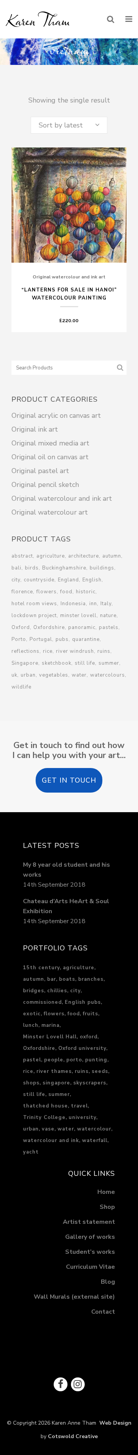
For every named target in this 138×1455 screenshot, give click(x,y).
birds (32, 567)
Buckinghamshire (64, 567)
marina (50, 1025)
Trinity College (44, 1117)
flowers (46, 591)
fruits (90, 1013)
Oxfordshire (49, 627)
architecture (83, 556)
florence (22, 591)
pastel (32, 1059)
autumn (111, 556)
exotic (32, 1013)
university (82, 1117)
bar (51, 979)
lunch (30, 1025)
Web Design (113, 1423)
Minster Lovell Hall (50, 1036)
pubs (62, 639)
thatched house (45, 1105)
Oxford (21, 627)
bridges (33, 990)
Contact (103, 1312)
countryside (39, 579)
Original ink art (35, 429)
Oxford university (82, 1048)
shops (31, 1082)
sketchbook (56, 663)
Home (106, 1192)
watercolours (107, 675)
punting (96, 1059)
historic (85, 591)
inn (93, 603)
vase (48, 1129)
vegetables (53, 675)
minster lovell (78, 615)
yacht (31, 1152)
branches (91, 979)
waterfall (94, 1140)
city (16, 579)
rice (48, 651)
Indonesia (73, 603)
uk (14, 675)
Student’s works (90, 1252)
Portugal (41, 639)
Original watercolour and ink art (69, 277)
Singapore (25, 663)
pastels (108, 627)
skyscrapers (89, 1082)
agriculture (50, 556)
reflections (25, 651)
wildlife (21, 687)
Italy (106, 603)
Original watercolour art (50, 512)
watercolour (94, 1129)
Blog (108, 1282)
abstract (22, 556)
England (68, 579)
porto (74, 1059)
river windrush (75, 651)
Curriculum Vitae (90, 1267)
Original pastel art (40, 470)
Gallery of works (90, 1237)
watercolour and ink (51, 1140)
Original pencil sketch (45, 484)
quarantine (86, 639)
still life (85, 663)
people (53, 1059)
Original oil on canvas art (50, 457)
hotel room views (34, 603)
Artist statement (89, 1222)
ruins (103, 651)
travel (79, 1105)
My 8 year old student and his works (66, 870)
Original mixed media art (50, 443)
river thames (54, 1071)
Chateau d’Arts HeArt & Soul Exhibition (66, 906)
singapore (56, 1082)
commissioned (42, 1002)
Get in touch (69, 780)
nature (108, 615)
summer (109, 663)
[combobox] (69, 125)
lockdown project (34, 615)
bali (16, 567)
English (92, 579)
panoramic (81, 627)
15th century (41, 967)
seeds (100, 1071)
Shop (107, 1207)
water (79, 675)
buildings (102, 567)
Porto (19, 639)
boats (67, 979)
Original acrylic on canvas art (56, 415)
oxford (88, 1036)
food (66, 591)
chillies (57, 990)
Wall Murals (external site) (74, 1297)
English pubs (83, 1002)
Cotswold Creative (73, 1436)
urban (28, 675)
